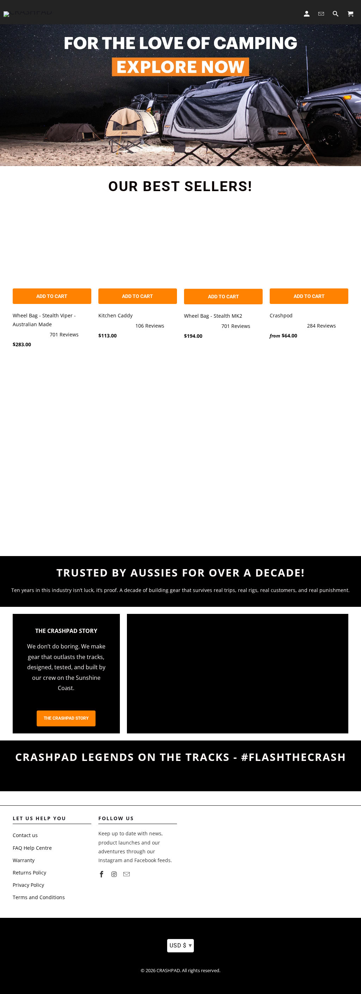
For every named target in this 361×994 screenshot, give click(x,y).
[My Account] (307, 12)
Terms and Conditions (39, 897)
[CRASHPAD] (28, 12)
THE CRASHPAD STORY (66, 718)
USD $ (181, 945)
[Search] (336, 12)
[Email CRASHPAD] (127, 874)
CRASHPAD (168, 970)
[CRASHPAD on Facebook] (102, 874)
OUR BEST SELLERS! (180, 186)
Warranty (24, 860)
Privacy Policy (28, 885)
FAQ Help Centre (32, 847)
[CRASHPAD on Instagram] (115, 874)
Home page (101, 14)
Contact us (25, 835)
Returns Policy (29, 872)
